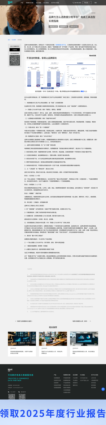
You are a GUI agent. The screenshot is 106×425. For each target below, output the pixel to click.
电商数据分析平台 (61, 45)
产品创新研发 (66, 383)
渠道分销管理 (66, 387)
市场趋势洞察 (66, 378)
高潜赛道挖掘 (66, 380)
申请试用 (86, 2)
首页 (9, 39)
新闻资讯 (75, 383)
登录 (96, 2)
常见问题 (93, 387)
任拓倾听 (56, 383)
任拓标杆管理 (57, 385)
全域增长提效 (66, 392)
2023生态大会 (83, 378)
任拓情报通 (57, 378)
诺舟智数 (93, 385)
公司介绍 (93, 378)
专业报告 (75, 380)
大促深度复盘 (66, 390)
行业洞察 (14, 39)
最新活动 (75, 385)
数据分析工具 (53, 26)
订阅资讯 (14, 50)
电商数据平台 (63, 26)
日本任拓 (93, 383)
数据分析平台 (74, 26)
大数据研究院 (94, 380)
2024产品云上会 (84, 380)
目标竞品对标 (66, 385)
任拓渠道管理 (57, 387)
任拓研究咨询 (57, 380)
